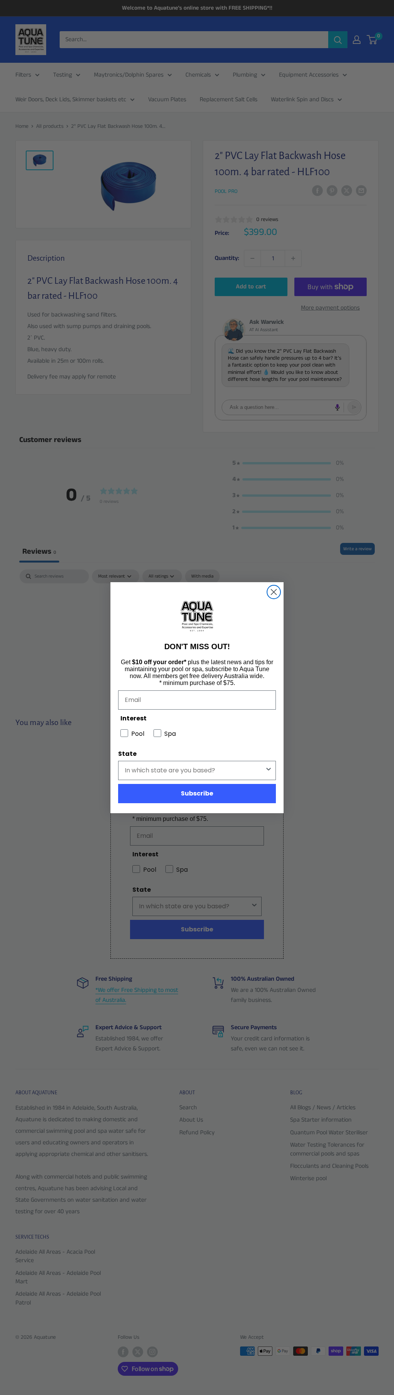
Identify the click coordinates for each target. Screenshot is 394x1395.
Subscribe (197, 793)
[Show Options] (268, 770)
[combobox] (195, 770)
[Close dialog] (273, 592)
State (127, 753)
